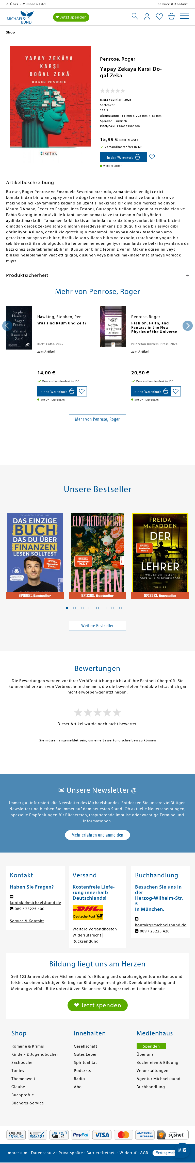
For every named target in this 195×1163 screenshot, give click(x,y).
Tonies (17, 1070)
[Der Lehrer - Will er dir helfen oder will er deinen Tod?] (160, 553)
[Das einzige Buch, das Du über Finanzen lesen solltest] (35, 553)
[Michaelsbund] (20, 18)
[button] (67, 608)
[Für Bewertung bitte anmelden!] (112, 92)
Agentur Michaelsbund (159, 1079)
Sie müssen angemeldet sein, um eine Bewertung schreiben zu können (97, 740)
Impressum (17, 1153)
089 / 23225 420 (155, 931)
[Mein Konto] (147, 16)
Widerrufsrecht (87, 935)
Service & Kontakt (173, 4)
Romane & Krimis (27, 1046)
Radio (79, 1079)
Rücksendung (86, 941)
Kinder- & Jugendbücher (34, 1054)
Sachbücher (22, 1062)
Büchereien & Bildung (157, 1062)
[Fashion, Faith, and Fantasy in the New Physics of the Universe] (113, 326)
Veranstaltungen (153, 1070)
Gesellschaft (85, 1046)
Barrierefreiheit (101, 1153)
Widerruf (128, 1153)
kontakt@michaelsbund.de (35, 902)
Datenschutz (43, 1153)
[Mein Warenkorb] (171, 16)
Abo (78, 1087)
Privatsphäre (71, 1153)
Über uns (145, 1054)
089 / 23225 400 (29, 909)
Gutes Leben (86, 1054)
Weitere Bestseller (97, 626)
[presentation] (7, 326)
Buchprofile (22, 1095)
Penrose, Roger (118, 59)
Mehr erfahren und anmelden (97, 835)
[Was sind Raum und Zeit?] (19, 328)
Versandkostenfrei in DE (30, 4)
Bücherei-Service (27, 1103)
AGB (144, 1153)
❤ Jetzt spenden (71, 17)
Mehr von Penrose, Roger (97, 419)
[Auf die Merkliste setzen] (152, 157)
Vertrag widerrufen (170, 1153)
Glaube (18, 1087)
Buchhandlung (151, 1087)
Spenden (151, 1046)
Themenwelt (23, 1079)
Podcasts (82, 1070)
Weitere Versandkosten (95, 929)
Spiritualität (85, 1062)
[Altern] (97, 553)
